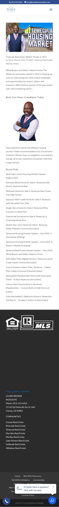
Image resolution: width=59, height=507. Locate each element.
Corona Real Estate (15, 422)
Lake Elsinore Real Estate (17, 440)
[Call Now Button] (6, 501)
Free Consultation (35, 484)
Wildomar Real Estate (16, 448)
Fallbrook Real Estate (15, 444)
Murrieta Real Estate (15, 433)
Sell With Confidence (21, 480)
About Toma (18, 484)
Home (17, 476)
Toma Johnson (14, 60)
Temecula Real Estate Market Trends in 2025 (26, 57)
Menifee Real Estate (15, 437)
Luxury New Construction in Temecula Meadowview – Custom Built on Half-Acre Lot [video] (27, 288)
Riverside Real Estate (16, 426)
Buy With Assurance (32, 476)
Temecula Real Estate (15, 429)
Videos (16, 63)
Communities (38, 480)
